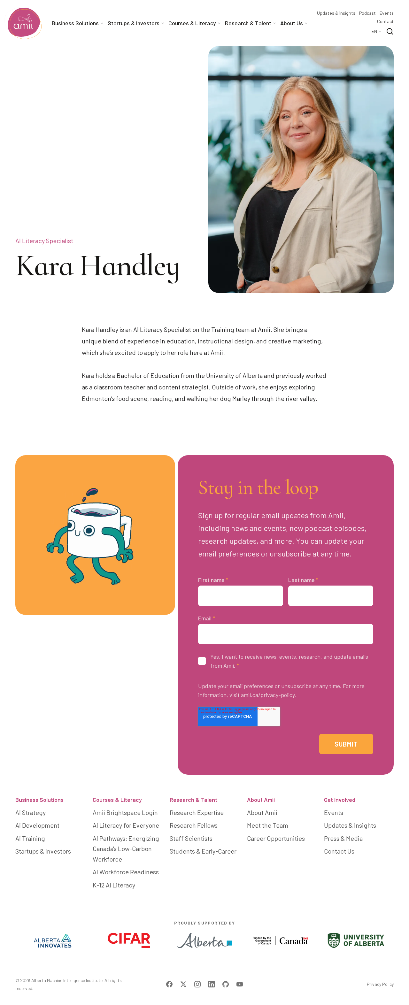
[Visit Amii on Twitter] (183, 984)
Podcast (367, 13)
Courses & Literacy (117, 799)
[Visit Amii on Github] (225, 984)
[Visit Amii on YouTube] (239, 984)
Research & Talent (193, 799)
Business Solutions (39, 799)
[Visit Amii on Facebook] (169, 984)
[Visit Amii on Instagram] (197, 984)
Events (387, 13)
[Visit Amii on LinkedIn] (211, 984)
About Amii (261, 799)
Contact (385, 21)
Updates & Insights (336, 13)
